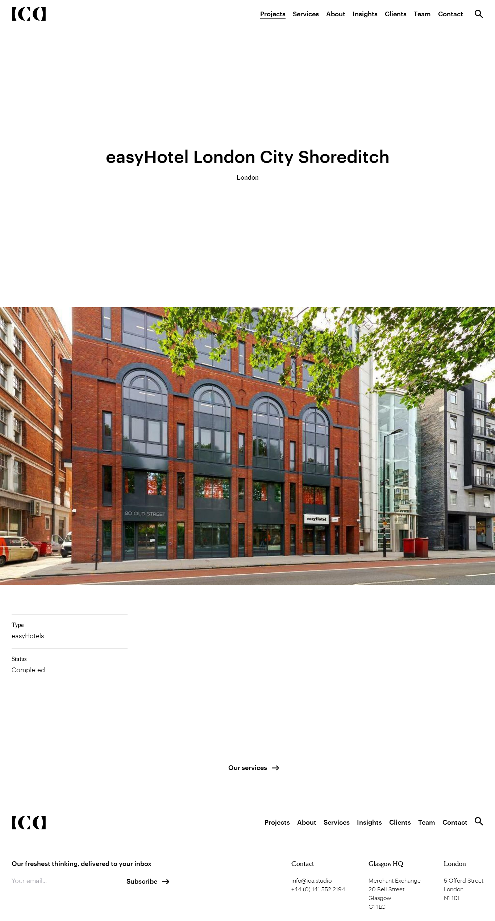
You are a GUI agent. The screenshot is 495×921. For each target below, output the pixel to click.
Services (306, 14)
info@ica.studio (311, 880)
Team (422, 14)
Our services (247, 767)
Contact (450, 14)
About (335, 14)
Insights (365, 14)
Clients (396, 14)
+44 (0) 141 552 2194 (318, 889)
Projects (273, 14)
